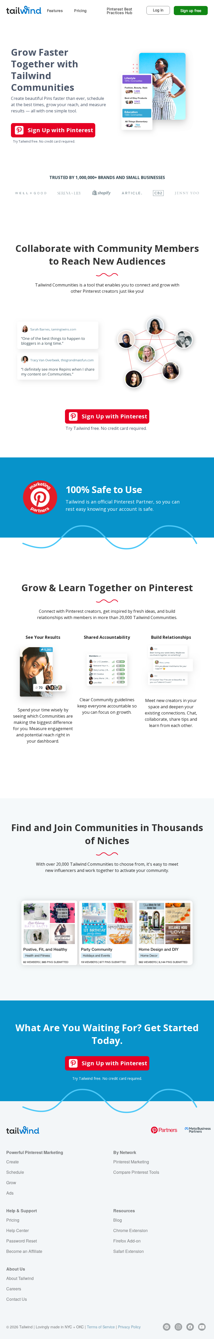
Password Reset (21, 1241)
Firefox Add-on (127, 1241)
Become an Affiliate (24, 1251)
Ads (10, 1193)
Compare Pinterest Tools (136, 1172)
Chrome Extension (130, 1230)
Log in (158, 10)
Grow (11, 1182)
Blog (117, 1220)
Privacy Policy (129, 1326)
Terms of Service (101, 1326)
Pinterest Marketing (131, 1162)
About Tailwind (20, 1278)
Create (12, 1162)
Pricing (80, 10)
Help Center (17, 1230)
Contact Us (16, 1299)
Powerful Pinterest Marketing (34, 1152)
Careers (13, 1289)
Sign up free (190, 10)
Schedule (15, 1172)
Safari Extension (128, 1251)
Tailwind (23, 10)
